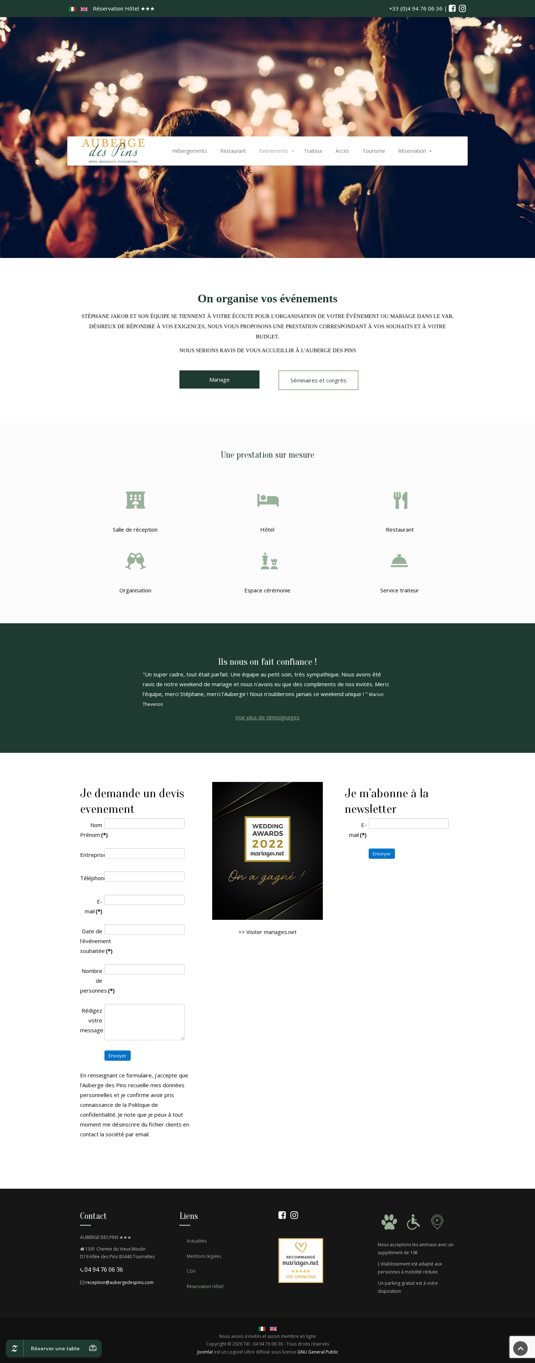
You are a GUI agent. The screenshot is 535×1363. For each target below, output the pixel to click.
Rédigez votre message (91, 1020)
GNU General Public (317, 1352)
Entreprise (91, 854)
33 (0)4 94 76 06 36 (417, 8)
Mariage (219, 379)
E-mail (93, 906)
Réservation (412, 150)
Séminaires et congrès (318, 380)
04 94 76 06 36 (103, 1269)
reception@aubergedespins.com (120, 1282)
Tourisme (373, 150)
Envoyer (117, 1055)
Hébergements (189, 150)
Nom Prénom (91, 829)
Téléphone (91, 878)
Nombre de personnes (91, 980)
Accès (342, 150)
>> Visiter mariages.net (267, 931)
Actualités (197, 1241)
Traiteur (313, 150)
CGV (191, 1271)
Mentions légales (204, 1256)
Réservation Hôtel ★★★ (124, 8)
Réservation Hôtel (205, 1286)
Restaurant (233, 150)
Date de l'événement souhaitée (91, 940)
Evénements (273, 150)
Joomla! (205, 1352)
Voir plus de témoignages (267, 717)
